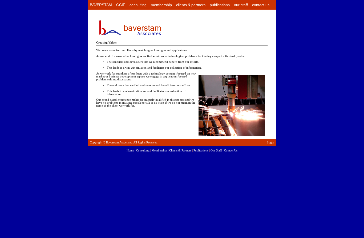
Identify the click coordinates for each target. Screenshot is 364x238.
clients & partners (190, 5)
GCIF (120, 5)
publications (220, 5)
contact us (260, 5)
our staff (241, 5)
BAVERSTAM (101, 5)
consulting (138, 5)
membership (161, 5)
